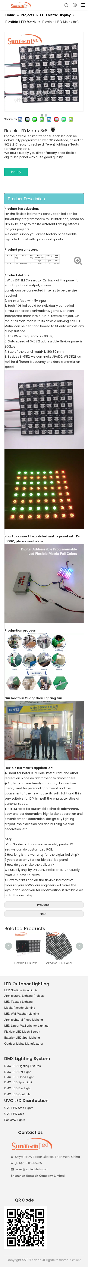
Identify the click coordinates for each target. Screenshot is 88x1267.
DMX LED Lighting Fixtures (22, 1066)
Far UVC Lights (14, 1119)
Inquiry (16, 172)
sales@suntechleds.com (31, 1169)
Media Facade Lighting (19, 1007)
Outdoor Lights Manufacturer (23, 1043)
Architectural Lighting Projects (24, 995)
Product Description (26, 198)
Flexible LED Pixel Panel (28, 963)
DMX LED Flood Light (19, 1077)
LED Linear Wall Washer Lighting (26, 1025)
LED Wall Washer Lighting (21, 1013)
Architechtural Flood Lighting (23, 1019)
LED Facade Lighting (18, 1001)
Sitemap (75, 1260)
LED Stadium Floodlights (21, 990)
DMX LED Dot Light (17, 1072)
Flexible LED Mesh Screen (22, 1031)
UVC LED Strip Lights (18, 1107)
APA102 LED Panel (59, 963)
